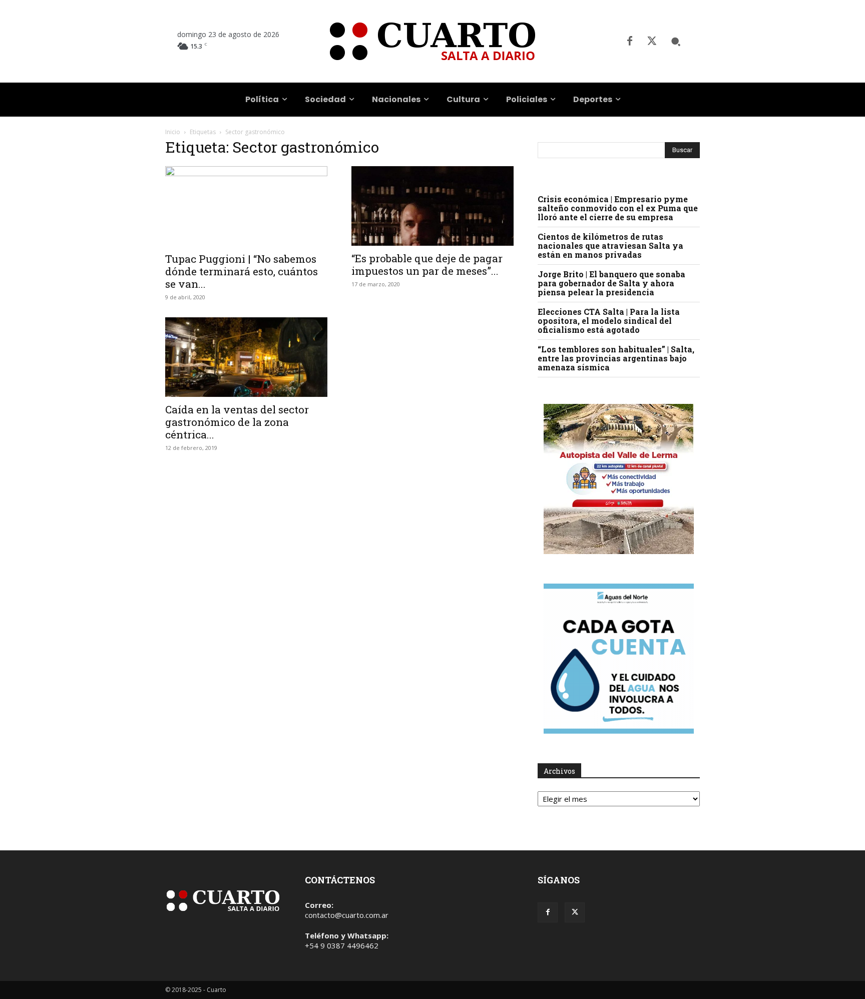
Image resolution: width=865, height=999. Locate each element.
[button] (676, 42)
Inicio (172, 132)
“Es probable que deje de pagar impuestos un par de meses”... (427, 264)
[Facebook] (629, 41)
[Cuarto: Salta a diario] (432, 41)
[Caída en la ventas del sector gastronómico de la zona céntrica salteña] (246, 357)
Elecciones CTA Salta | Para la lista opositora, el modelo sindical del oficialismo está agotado (609, 320)
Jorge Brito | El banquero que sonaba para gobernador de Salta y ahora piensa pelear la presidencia (611, 283)
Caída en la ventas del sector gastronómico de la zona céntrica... (237, 421)
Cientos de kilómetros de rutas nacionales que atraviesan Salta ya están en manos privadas (610, 245)
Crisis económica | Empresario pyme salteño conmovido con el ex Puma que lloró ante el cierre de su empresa (618, 208)
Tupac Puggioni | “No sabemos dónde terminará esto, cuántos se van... (241, 271)
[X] (651, 41)
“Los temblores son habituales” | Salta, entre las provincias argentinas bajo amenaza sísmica (616, 358)
